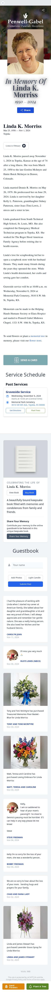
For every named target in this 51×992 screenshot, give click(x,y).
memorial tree (37, 336)
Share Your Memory (18, 536)
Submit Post (25, 584)
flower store (35, 340)
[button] (25, 689)
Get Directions (15, 410)
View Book (14, 492)
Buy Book (29, 492)
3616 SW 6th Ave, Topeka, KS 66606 (28, 405)
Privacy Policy (17, 979)
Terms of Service (33, 979)
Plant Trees (35, 410)
